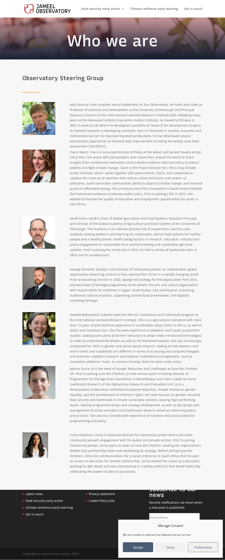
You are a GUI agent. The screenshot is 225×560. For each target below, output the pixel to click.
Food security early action (100, 9)
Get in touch (193, 9)
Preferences (203, 547)
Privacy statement (102, 494)
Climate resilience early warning (154, 9)
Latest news (34, 494)
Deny (170, 547)
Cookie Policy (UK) (101, 501)
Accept (138, 547)
